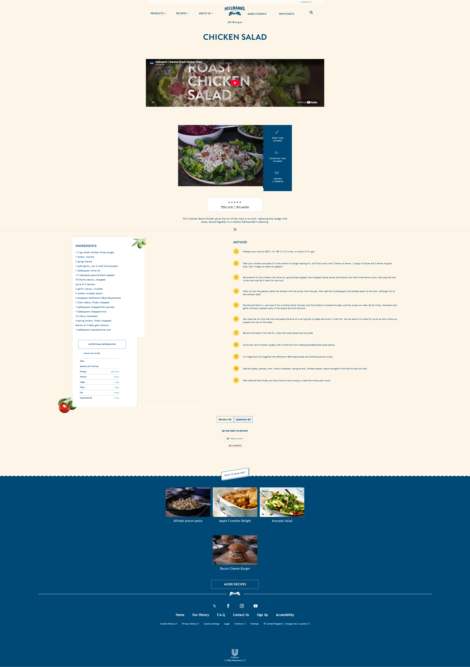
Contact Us (241, 615)
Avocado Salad (282, 521)
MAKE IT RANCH (257, 14)
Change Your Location (296, 623)
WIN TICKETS (286, 14)
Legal (227, 623)
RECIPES (181, 13)
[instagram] (242, 607)
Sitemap (255, 623)
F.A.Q (221, 615)
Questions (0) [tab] (243, 419)
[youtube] (256, 607)
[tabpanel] (235, 444)
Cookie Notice (167, 623)
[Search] (312, 11)
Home (180, 615)
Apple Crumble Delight (235, 521)
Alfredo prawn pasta (188, 521)
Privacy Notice (189, 623)
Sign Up (262, 615)
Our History (200, 615)
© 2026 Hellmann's (233, 660)
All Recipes (235, 22)
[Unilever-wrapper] (235, 657)
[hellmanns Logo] (235, 11)
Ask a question (235, 445)
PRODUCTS (157, 13)
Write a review (236, 438)
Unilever (239, 623)
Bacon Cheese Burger (235, 568)
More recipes (235, 584)
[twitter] (214, 607)
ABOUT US (205, 13)
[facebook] (228, 607)
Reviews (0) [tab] (225, 419)
